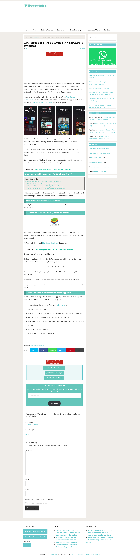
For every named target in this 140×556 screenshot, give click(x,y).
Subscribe (54, 403)
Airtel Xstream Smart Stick (42, 102)
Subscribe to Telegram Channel (35, 537)
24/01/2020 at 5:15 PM (32, 425)
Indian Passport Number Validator (100, 537)
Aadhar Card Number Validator (99, 535)
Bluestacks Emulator (50, 243)
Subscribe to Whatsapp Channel (35, 531)
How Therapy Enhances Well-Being (99, 88)
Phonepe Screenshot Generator (99, 148)
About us (73, 554)
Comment (29, 450)
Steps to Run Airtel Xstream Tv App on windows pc (45, 184)
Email (27, 489)
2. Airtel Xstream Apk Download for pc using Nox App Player (48, 188)
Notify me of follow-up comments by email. (40, 499)
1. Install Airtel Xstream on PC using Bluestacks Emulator (47, 186)
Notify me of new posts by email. (37, 503)
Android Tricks (35, 345)
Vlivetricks (35, 5)
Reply (27, 434)
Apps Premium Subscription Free (100, 167)
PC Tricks (41, 345)
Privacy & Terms (89, 554)
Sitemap (97, 554)
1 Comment (82, 49)
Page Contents (31, 179)
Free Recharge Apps (96, 162)
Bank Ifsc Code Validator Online (99, 533)
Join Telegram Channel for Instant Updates (54, 362)
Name (27, 479)
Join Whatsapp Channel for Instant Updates (54, 54)
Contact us (80, 554)
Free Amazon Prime (96, 158)
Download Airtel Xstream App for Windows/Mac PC (44, 182)
